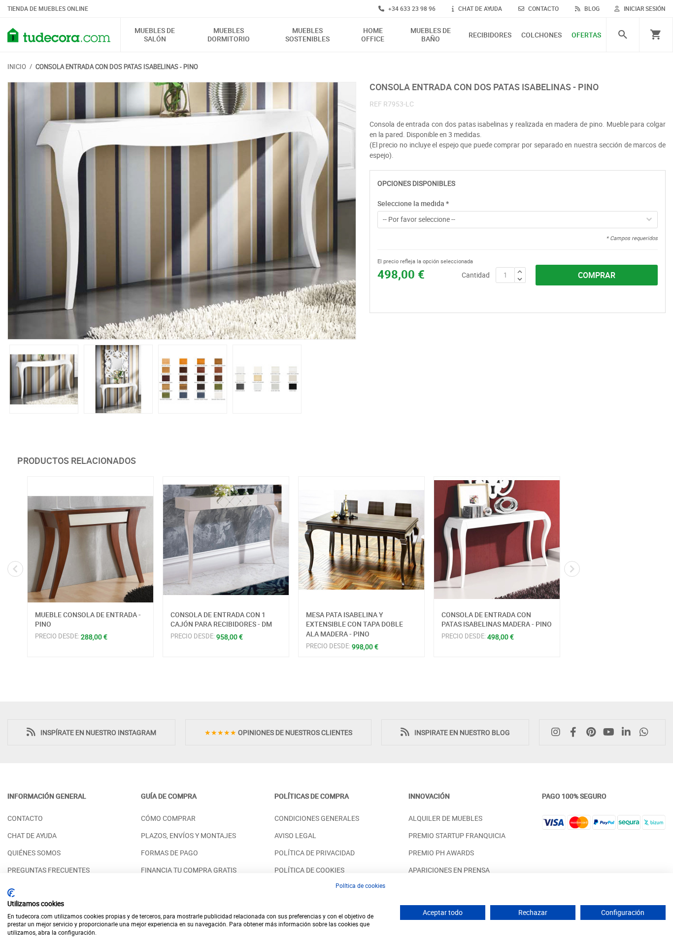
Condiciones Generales (316, 818)
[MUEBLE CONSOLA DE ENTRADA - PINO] (90, 539)
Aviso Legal (295, 835)
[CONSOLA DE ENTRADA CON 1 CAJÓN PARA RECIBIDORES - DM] (226, 539)
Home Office (372, 35)
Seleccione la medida (413, 203)
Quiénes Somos (34, 852)
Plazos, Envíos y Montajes (188, 835)
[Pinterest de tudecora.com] (594, 732)
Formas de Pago (169, 852)
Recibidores (490, 35)
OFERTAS (586, 35)
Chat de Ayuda (32, 835)
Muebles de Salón (155, 35)
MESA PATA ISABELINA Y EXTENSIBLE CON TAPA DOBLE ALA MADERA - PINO (354, 624)
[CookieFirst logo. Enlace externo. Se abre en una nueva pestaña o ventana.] (11, 892)
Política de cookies (360, 885)
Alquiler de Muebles (445, 818)
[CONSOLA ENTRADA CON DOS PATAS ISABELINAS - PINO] (182, 211)
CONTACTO (543, 8)
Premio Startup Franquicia (456, 835)
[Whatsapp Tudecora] (646, 732)
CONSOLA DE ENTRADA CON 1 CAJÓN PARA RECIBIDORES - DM (221, 619)
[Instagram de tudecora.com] (558, 732)
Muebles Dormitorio (228, 35)
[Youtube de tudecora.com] (611, 732)
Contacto (25, 818)
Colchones (541, 35)
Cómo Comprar (168, 818)
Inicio (16, 66)
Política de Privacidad (314, 852)
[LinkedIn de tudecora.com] (629, 732)
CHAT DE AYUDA (479, 8)
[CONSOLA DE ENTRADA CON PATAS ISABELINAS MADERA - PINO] (497, 539)
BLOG (591, 8)
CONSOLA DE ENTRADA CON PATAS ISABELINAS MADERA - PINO (496, 619)
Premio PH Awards (441, 852)
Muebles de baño (430, 35)
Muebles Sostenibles (307, 35)
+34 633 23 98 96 (411, 8)
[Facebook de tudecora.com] (576, 732)
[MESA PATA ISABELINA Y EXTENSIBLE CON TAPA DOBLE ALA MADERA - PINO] (361, 539)
